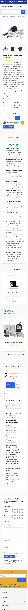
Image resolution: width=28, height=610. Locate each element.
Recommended (11, 407)
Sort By (8, 400)
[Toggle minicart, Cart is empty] (21, 6)
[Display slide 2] (11, 354)
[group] (7, 60)
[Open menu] (24, 6)
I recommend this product (13, 553)
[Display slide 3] (15, 354)
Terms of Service (13, 586)
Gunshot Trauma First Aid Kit (13, 342)
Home (3, 16)
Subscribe (21, 580)
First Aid (13, 301)
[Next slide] (23, 354)
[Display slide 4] (18, 354)
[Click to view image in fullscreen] (13, 32)
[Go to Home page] (7, 6)
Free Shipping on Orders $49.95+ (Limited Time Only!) (13, 2)
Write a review (9, 385)
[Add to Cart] (17, 118)
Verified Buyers (11, 404)
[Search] (23, 12)
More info (11, 379)
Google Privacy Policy (11, 562)
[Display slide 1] (8, 354)
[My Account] (18, 6)
